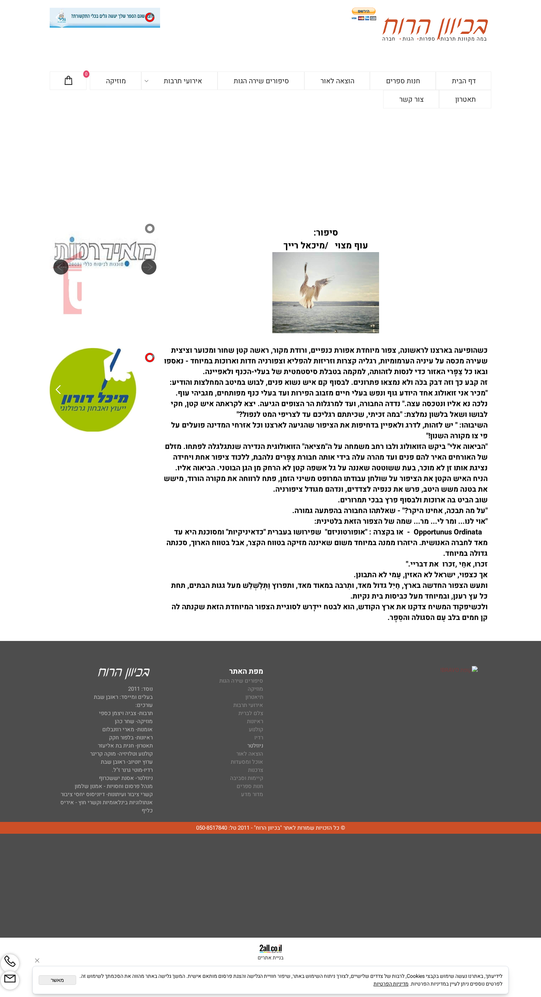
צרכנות (255, 770)
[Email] (10, 980)
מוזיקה (116, 81)
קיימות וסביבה (246, 778)
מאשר (57, 980)
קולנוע (255, 729)
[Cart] (68, 81)
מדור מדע (252, 794)
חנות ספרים (403, 81)
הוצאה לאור (337, 81)
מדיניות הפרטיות (391, 984)
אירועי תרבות (183, 81)
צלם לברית (250, 713)
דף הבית (464, 81)
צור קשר (411, 99)
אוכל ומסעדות (247, 762)
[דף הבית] (435, 31)
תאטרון (465, 99)
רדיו (258, 737)
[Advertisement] (270, 163)
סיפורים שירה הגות (261, 81)
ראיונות (255, 721)
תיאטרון (254, 697)
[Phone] (10, 963)
